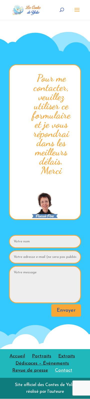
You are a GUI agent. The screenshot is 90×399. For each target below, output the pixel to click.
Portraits (41, 356)
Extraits (66, 356)
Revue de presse (30, 370)
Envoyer (66, 310)
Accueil (17, 356)
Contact (63, 370)
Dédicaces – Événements (42, 363)
